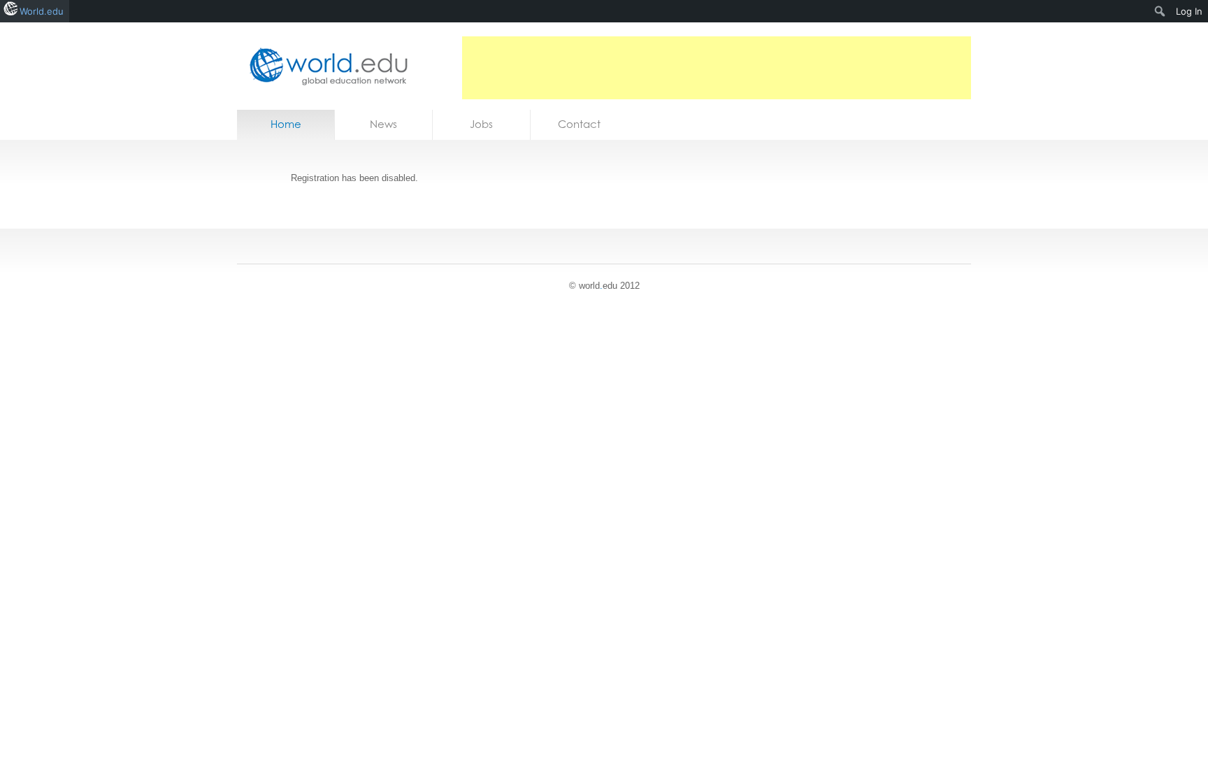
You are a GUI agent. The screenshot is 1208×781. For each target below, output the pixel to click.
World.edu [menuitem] (42, 11)
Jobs (481, 124)
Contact (579, 124)
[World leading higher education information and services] (324, 66)
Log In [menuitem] (1189, 11)
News (383, 124)
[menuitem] (1160, 11)
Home (286, 124)
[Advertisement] (716, 67)
